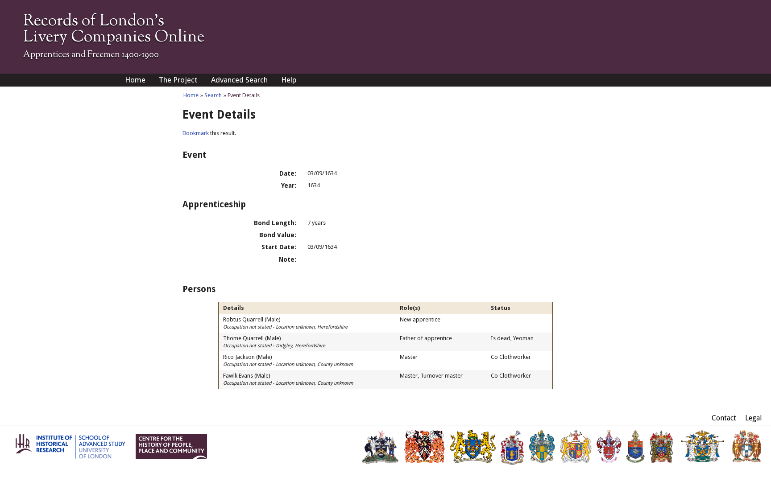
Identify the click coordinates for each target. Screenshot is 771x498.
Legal (753, 418)
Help (289, 79)
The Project (178, 79)
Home (135, 79)
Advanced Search (239, 79)
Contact (724, 418)
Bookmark (195, 133)
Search (213, 95)
